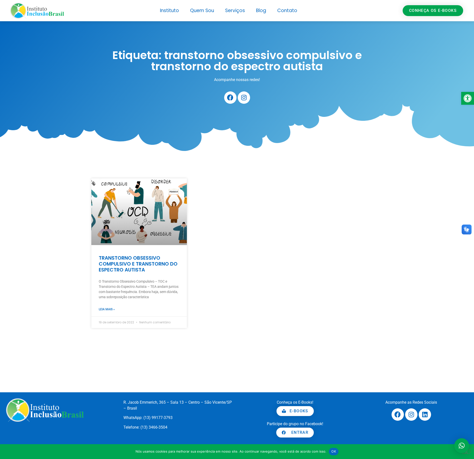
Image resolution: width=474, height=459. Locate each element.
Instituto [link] (169, 10)
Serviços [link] (235, 10)
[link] (467, 98)
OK (333, 451)
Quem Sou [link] (202, 10)
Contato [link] (287, 10)
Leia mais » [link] (107, 309)
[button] (461, 445)
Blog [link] (261, 10)
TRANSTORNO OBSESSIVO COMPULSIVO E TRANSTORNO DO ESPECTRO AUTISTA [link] (138, 263)
